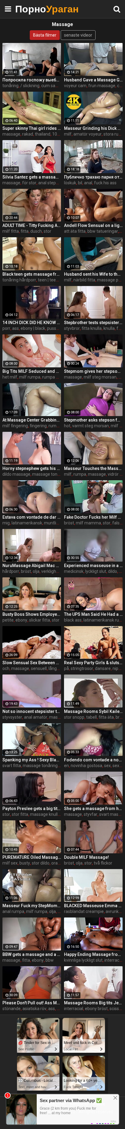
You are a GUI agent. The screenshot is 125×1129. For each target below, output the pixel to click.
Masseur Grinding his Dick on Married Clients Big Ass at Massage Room (93, 128)
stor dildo (40, 863)
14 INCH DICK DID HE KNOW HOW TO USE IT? (31, 322)
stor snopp (74, 717)
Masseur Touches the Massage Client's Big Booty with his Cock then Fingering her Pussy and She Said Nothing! (93, 468)
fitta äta (106, 717)
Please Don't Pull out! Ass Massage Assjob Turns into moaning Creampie (31, 1002)
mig (6, 522)
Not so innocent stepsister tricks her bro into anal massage (31, 711)
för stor (29, 182)
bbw (50, 960)
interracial (73, 1008)
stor (47, 231)
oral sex (58, 863)
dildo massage (16, 474)
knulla (109, 328)
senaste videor (78, 35)
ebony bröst (96, 1008)
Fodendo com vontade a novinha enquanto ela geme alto (93, 759)
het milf (9, 377)
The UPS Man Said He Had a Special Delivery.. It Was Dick (93, 614)
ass (15, 328)
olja (36, 571)
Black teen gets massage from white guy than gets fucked (31, 274)
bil (80, 182)
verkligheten (53, 571)
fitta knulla (92, 328)
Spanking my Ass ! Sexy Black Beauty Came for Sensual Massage (31, 759)
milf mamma (88, 522)
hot (67, 425)
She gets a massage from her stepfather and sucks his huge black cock (93, 808)
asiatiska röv (34, 1008)
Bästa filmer (44, 35)
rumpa (55, 425)
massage (11, 134)
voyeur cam (75, 85)
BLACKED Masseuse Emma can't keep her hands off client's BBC (93, 905)
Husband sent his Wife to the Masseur (93, 274)
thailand (42, 134)
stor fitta (20, 814)
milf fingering (15, 425)
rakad (27, 134)
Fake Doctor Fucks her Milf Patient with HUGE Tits (93, 517)
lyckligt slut (95, 571)
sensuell (39, 668)
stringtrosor (82, 668)
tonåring (10, 85)
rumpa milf (52, 377)
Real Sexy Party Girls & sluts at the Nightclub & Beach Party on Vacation (93, 662)
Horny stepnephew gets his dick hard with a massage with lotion (31, 468)
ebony (21, 620)
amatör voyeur (87, 134)
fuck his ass (105, 182)
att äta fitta (75, 231)
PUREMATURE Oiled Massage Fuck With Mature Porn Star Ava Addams (31, 857)
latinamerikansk (27, 522)
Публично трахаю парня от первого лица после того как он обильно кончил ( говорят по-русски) (93, 177)
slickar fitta (39, 620)
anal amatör (35, 717)
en (66, 765)
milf (68, 134)
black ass (73, 620)
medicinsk (73, 571)
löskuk (70, 182)
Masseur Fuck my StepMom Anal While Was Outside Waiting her (31, 905)
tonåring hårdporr (19, 279)
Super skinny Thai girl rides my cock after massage (31, 128)
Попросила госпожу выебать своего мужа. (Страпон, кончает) (31, 79)
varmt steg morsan (90, 425)
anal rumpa (13, 911)
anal (88, 182)
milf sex (10, 863)
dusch (36, 231)
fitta (25, 231)
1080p (58, 134)
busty (24, 863)
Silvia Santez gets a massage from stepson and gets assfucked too (31, 177)
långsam (57, 668)
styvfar (90, 814)
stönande (11, 1008)
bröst (69, 522)
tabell (91, 717)
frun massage (101, 85)
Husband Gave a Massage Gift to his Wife (93, 79)
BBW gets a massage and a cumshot (31, 954)
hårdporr (10, 571)
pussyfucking (60, 328)
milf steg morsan (100, 377)
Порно (30, 9)
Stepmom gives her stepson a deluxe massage (93, 371)
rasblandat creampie (84, 911)
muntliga (52, 522)
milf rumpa (29, 377)
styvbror (72, 328)
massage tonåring (49, 474)
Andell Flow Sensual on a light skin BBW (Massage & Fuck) (93, 225)
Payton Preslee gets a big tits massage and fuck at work (31, 808)
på (66, 668)
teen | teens (49, 279)
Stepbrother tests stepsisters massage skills (93, 322)
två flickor (103, 863)
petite (8, 620)
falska (118, 522)
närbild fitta (84, 279)
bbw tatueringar (102, 231)
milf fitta (10, 231)
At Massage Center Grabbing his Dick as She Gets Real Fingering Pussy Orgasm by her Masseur (31, 420)
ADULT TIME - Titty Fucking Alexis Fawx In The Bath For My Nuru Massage (31, 225)
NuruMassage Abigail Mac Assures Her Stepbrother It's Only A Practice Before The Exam (31, 565)
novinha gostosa (86, 765)
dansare (103, 668)
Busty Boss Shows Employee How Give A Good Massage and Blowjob (31, 614)
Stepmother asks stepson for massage (93, 420)
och (5, 668)
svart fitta (11, 765)
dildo (112, 571)
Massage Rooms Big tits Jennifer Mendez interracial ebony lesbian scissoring (93, 1002)
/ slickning (29, 85)
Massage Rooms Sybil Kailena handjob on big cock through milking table (93, 711)
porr (6, 328)
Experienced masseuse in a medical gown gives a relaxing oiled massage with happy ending (93, 565)
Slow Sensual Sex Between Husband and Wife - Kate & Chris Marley (31, 662)
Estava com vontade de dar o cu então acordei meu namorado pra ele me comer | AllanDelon (31, 517)
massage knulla (45, 814)
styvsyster (12, 717)
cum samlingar (55, 85)
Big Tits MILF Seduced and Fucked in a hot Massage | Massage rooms (31, 371)
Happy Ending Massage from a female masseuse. (93, 954)
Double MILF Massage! (86, 857)
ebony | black (33, 328)
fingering (38, 425)
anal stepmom (52, 182)
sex (107, 765)
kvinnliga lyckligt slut (83, 960)
